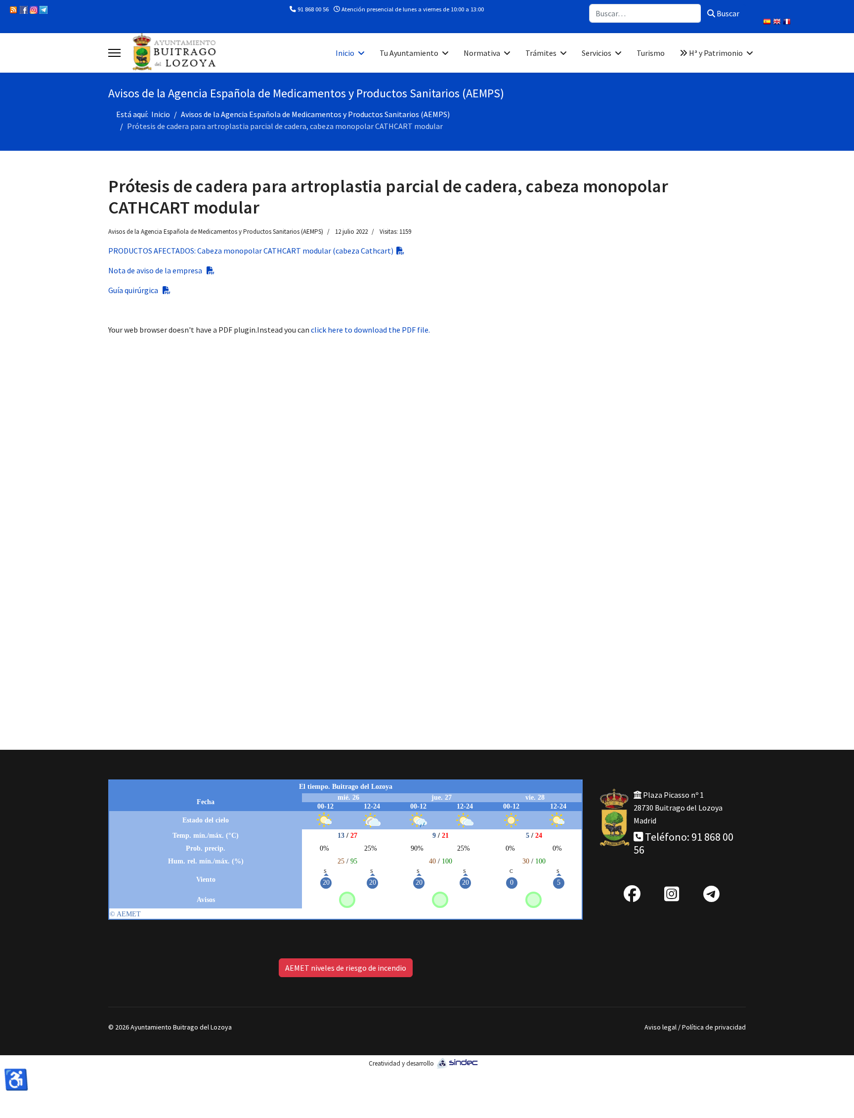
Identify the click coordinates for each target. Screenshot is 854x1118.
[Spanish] (768, 23)
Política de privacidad (714, 1027)
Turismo (651, 53)
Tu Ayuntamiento (409, 53)
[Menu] (114, 53)
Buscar (727, 13)
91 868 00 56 (313, 9)
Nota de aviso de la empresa (157, 270)
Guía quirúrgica (135, 290)
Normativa (482, 53)
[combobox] (645, 13)
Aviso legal (660, 1027)
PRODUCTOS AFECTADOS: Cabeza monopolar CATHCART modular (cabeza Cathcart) (252, 251)
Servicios (596, 53)
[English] (778, 23)
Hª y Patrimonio (715, 53)
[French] (788, 23)
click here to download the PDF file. (370, 330)
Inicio (345, 53)
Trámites (540, 53)
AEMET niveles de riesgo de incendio (345, 968)
